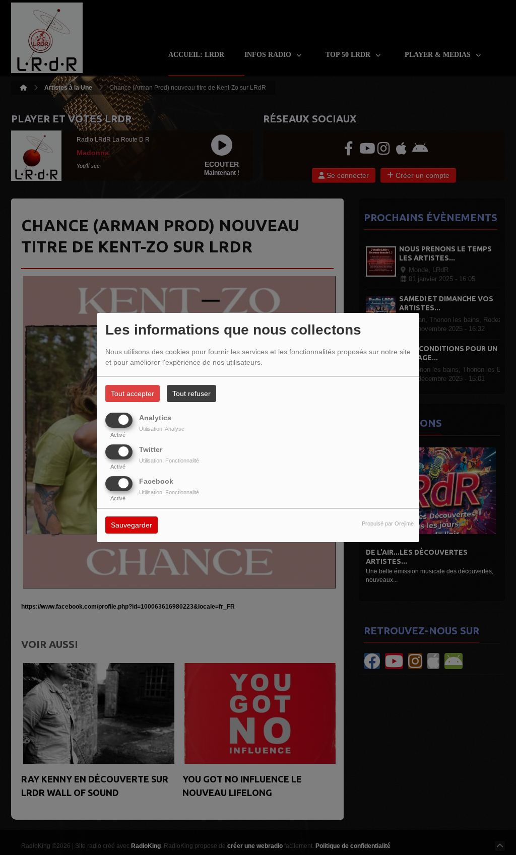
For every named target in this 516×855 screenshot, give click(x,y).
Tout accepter (132, 393)
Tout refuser (191, 393)
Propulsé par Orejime (388, 524)
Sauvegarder (131, 525)
